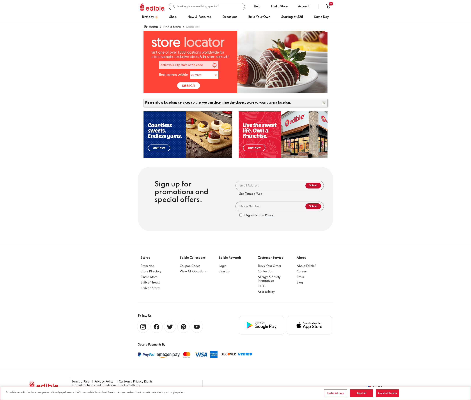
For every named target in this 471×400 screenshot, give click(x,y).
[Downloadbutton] (309, 325)
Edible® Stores (150, 288)
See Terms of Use (250, 194)
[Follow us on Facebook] (156, 326)
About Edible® (306, 266)
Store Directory (151, 271)
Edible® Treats (150, 282)
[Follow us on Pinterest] (183, 326)
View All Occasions (193, 271)
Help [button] (257, 6)
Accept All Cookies (387, 393)
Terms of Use (80, 381)
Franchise (147, 266)
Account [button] (303, 6)
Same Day (321, 17)
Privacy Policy (104, 381)
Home (153, 27)
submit (313, 185)
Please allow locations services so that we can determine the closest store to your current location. (218, 102)
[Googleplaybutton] (261, 325)
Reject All (361, 393)
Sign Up (224, 271)
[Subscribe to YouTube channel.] (197, 326)
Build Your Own (259, 17)
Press (300, 277)
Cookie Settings (129, 385)
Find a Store (279, 6)
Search (188, 85)
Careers (302, 271)
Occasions (229, 17)
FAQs (261, 286)
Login (222, 266)
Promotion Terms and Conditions (94, 385)
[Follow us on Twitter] (170, 326)
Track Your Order (269, 266)
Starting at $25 (292, 17)
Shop (173, 17)
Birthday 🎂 (150, 17)
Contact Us (265, 271)
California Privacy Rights (135, 381)
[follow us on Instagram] (143, 326)
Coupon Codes (190, 266)
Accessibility (266, 291)
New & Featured (199, 17)
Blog (300, 282)
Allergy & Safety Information (269, 279)
